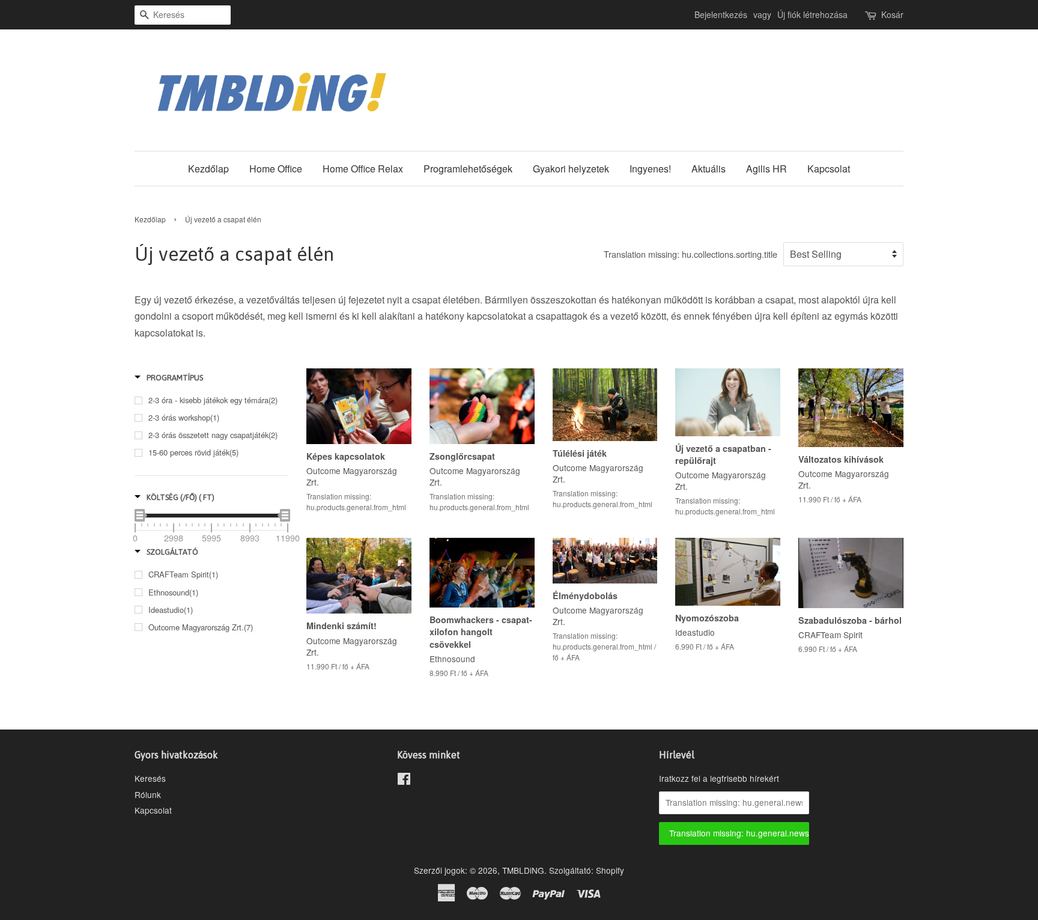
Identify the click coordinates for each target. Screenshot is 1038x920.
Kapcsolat (828, 168)
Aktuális (708, 168)
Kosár (892, 14)
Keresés (150, 778)
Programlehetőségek (467, 168)
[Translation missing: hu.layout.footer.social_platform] (404, 781)
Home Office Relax (363, 168)
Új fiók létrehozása (812, 14)
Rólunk (148, 794)
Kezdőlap (208, 168)
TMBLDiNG (523, 870)
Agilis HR (766, 168)
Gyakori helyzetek (571, 168)
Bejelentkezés (720, 14)
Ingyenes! (650, 168)
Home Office (275, 168)
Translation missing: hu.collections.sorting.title (690, 254)
